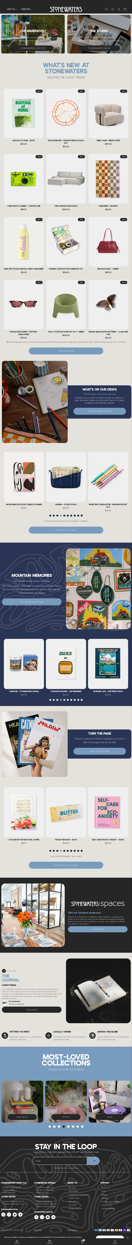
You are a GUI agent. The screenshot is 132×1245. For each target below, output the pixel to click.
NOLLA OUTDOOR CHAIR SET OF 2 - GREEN (66, 332)
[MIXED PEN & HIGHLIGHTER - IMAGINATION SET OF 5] (108, 477)
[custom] (3, 1215)
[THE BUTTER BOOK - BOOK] (66, 812)
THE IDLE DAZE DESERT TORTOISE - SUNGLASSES (23, 333)
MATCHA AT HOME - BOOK (24, 141)
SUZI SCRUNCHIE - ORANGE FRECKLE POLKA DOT (66, 142)
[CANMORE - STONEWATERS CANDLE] (24, 664)
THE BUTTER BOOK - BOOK (66, 840)
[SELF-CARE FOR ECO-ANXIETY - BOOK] (108, 812)
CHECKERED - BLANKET (108, 206)
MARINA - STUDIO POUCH (66, 505)
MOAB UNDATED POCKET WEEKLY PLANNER (24, 505)
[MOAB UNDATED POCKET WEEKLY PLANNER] (24, 477)
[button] (50, 515)
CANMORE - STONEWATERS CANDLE (24, 691)
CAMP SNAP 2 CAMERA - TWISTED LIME (23, 206)
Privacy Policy (38, 1230)
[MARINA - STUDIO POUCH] (66, 477)
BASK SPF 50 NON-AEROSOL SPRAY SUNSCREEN (23, 269)
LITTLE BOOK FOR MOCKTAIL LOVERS (24, 840)
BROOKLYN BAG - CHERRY (108, 269)
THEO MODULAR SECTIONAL (66, 206)
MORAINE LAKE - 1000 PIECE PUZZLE (108, 691)
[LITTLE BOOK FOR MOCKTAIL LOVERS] (24, 812)
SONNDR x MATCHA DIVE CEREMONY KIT (66, 269)
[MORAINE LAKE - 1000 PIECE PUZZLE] (108, 664)
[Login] (112, 9)
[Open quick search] (106, 9)
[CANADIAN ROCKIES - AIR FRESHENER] (66, 664)
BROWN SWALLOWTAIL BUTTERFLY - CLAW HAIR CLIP (108, 333)
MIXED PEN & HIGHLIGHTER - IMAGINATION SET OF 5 (108, 506)
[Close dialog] (128, 1146)
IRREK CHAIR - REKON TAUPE (108, 141)
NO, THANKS (93, 1233)
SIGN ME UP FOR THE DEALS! (93, 1225)
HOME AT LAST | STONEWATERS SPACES (66, 2)
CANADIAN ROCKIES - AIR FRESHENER (66, 691)
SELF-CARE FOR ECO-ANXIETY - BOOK (108, 840)
